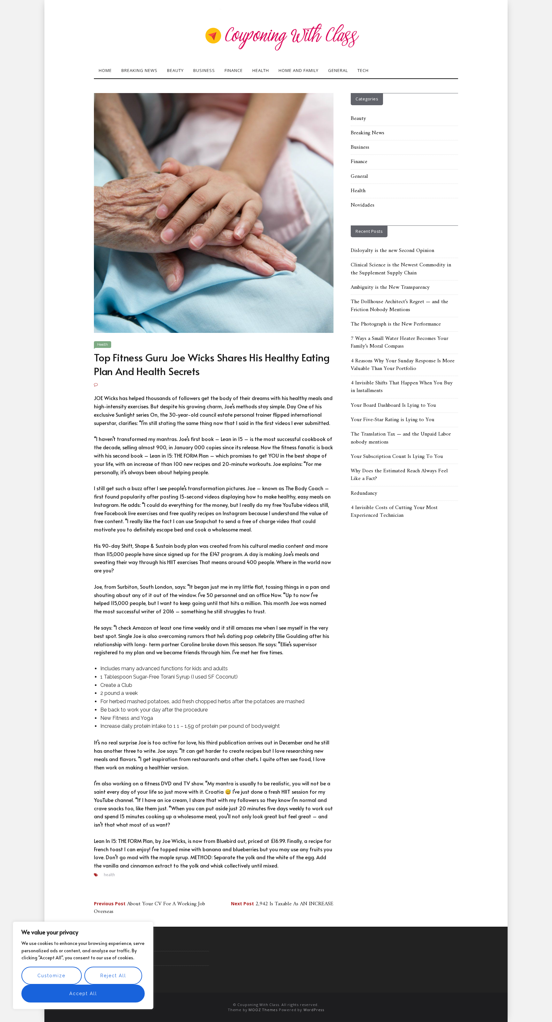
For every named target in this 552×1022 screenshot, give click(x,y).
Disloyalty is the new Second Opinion (392, 251)
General (338, 70)
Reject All (113, 975)
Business (204, 70)
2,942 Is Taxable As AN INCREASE (282, 904)
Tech (363, 70)
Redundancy (364, 493)
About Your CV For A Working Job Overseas (149, 907)
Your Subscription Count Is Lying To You (397, 456)
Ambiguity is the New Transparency (390, 287)
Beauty (175, 70)
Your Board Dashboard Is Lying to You (393, 405)
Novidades (362, 205)
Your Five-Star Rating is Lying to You (392, 420)
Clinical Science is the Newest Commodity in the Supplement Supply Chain (401, 269)
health (109, 874)
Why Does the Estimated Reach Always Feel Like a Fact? (399, 474)
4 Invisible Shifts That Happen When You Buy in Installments (402, 387)
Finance (234, 70)
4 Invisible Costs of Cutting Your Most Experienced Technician (394, 511)
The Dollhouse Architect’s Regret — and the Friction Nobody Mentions (399, 305)
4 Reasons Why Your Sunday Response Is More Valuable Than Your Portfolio (403, 364)
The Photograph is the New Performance (396, 324)
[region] (83, 965)
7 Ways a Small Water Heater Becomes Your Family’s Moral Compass (399, 342)
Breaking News (139, 70)
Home (105, 70)
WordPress (313, 1009)
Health (260, 70)
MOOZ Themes (263, 1009)
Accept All (83, 993)
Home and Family (298, 70)
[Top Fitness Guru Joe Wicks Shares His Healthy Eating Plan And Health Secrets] (214, 212)
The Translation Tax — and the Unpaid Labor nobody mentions (401, 438)
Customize (51, 975)
